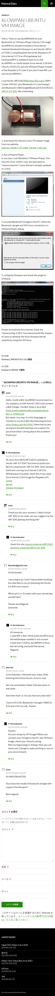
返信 (10, 442)
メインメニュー (51, 3)
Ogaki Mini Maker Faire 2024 (14, 945)
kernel (9, 484)
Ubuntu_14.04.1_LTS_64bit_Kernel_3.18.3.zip (23, 147)
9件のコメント (35, 31)
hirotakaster (21, 31)
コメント (7, 829)
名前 (5, 866)
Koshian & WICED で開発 (13, 368)
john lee (9, 667)
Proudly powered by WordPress (13, 992)
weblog (5, 15)
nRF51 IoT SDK (9, 91)
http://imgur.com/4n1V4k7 (19, 424)
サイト (5, 891)
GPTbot (5, 968)
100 (3, 976)
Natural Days (9, 3)
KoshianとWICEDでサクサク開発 (16, 358)
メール (6, 879)
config (9, 480)
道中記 (4, 953)
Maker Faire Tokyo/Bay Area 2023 (16, 960)
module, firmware (14, 487)
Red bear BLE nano (34, 80)
